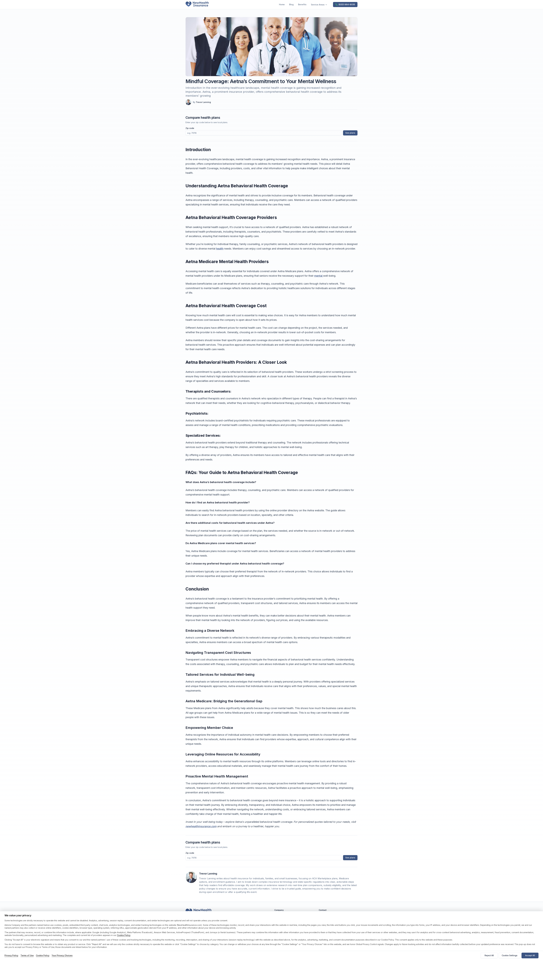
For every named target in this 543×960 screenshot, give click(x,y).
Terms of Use (27, 955)
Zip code (190, 128)
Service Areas (318, 4)
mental (318, 275)
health (219, 248)
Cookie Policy (123, 935)
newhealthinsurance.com (201, 826)
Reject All (489, 955)
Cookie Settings (509, 955)
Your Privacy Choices (62, 955)
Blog (291, 4)
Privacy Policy (11, 955)
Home (282, 4)
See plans (350, 133)
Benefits (302, 4)
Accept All (530, 955)
